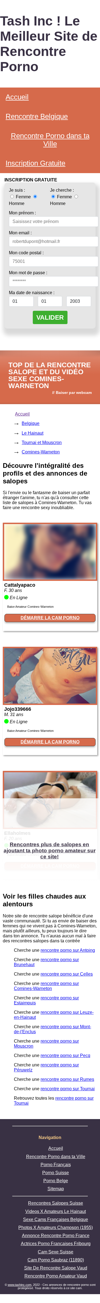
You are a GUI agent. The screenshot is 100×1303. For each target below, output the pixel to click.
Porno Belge (55, 1180)
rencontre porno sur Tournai (68, 1088)
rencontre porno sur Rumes (67, 1079)
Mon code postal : (26, 252)
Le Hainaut (32, 433)
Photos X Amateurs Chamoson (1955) (55, 1227)
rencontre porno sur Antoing (68, 950)
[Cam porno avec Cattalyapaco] (50, 578)
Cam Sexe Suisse (55, 1252)
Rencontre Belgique (37, 116)
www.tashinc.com (19, 1284)
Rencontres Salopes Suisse (55, 1203)
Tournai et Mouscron (42, 442)
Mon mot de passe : (28, 272)
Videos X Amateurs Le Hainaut (55, 1211)
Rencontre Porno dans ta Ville (50, 140)
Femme (23, 196)
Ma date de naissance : (31, 292)
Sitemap (56, 1188)
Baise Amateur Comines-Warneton (30, 606)
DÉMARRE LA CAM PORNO (50, 617)
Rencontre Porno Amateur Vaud (55, 1276)
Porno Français (56, 1164)
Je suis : (17, 190)
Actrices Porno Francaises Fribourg (56, 1243)
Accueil (17, 97)
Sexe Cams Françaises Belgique (55, 1219)
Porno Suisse (55, 1172)
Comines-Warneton (41, 452)
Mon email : (20, 232)
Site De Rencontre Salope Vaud (55, 1268)
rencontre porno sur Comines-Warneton (46, 986)
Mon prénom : (22, 213)
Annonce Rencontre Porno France (55, 1235)
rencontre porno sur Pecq (65, 1055)
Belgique (30, 423)
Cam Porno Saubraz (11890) (56, 1260)
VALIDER (50, 317)
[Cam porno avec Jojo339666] (50, 702)
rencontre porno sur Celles (67, 974)
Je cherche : (62, 190)
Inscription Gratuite (35, 163)
